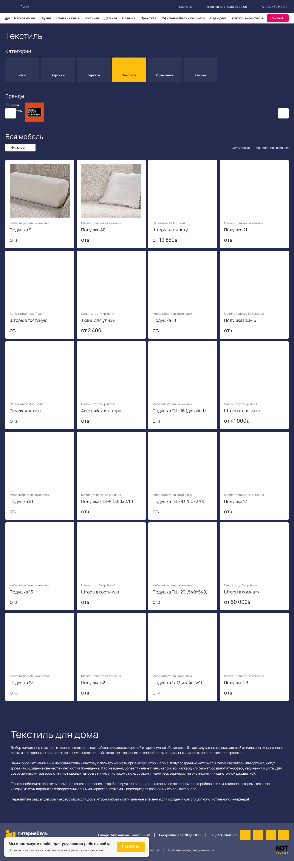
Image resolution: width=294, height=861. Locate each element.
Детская (110, 18)
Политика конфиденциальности (191, 850)
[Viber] (258, 835)
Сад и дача (218, 18)
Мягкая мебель (25, 18)
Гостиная (92, 18)
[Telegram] (283, 835)
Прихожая (148, 18)
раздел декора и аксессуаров (56, 799)
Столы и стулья (67, 18)
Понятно (131, 847)
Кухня (46, 18)
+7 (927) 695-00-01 (275, 7)
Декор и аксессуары (247, 18)
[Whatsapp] (271, 835)
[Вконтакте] (245, 835)
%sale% (277, 18)
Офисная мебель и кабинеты (183, 18)
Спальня (128, 18)
